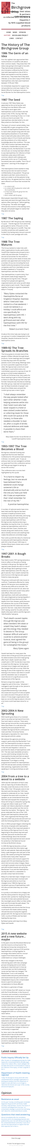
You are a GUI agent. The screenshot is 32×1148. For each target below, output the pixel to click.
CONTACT (19, 38)
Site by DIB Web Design (16, 1145)
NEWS (15, 32)
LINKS (11, 38)
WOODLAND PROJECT (20, 35)
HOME (8, 32)
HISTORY (7, 35)
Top (2, 95)
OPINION (22, 32)
